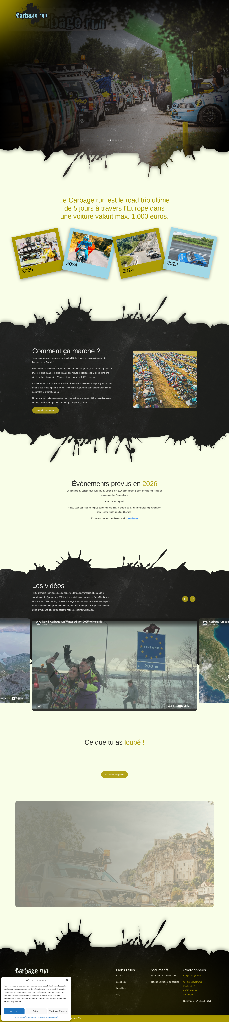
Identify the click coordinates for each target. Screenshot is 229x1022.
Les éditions (132, 518)
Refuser (36, 1011)
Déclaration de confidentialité (47, 1017)
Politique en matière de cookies (24, 1017)
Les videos (121, 988)
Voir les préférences (58, 1011)
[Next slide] (193, 598)
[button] (67, 980)
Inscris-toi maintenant (46, 409)
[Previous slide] (185, 598)
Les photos (121, 982)
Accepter (14, 1011)
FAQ (118, 995)
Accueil (119, 975)
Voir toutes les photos (114, 774)
